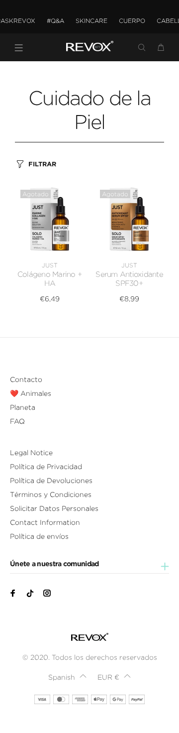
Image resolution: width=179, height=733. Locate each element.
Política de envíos (39, 536)
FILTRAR (42, 164)
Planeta (22, 407)
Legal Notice (31, 453)
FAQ (17, 421)
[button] (67, 677)
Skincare (91, 20)
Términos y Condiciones (50, 494)
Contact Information (45, 522)
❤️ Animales (30, 393)
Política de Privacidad (46, 467)
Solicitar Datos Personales (54, 508)
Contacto (26, 379)
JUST (50, 265)
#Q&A (55, 20)
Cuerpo (132, 20)
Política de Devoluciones (51, 481)
